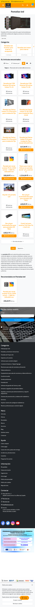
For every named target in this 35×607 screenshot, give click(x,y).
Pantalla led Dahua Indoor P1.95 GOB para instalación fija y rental (26, 112)
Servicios (3, 399)
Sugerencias (4, 473)
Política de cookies (6, 482)
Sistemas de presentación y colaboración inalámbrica (15, 396)
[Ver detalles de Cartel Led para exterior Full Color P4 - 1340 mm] (26, 216)
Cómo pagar (4, 446)
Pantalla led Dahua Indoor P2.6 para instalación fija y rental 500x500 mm (26, 140)
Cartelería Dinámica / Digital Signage (11, 364)
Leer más (4, 38)
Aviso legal (4, 476)
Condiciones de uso (19, 327)
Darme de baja (17, 323)
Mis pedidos (4, 467)
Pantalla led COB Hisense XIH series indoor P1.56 (26, 85)
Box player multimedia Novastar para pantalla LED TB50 (9, 226)
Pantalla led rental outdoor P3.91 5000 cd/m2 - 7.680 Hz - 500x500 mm (9, 169)
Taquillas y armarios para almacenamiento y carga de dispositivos (15, 392)
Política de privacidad (6, 479)
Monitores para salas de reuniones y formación (13, 367)
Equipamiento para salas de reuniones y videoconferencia (16, 373)
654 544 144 (5, 1)
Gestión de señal (5, 376)
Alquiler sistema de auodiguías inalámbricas (12, 402)
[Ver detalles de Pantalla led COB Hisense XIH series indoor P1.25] (9, 76)
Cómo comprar (5, 443)
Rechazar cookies (17, 603)
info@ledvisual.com (18, 1)
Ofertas (3, 417)
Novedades (4, 420)
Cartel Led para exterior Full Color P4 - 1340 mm (26, 225)
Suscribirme (17, 320)
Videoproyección (5, 348)
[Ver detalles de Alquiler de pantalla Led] (9, 187)
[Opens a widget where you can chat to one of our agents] (24, 598)
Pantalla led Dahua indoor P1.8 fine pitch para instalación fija (9, 111)
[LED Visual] (8, 5)
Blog (2, 429)
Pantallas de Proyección (7, 355)
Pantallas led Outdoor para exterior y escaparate (8, 48)
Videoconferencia (5, 370)
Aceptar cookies (17, 600)
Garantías (3, 456)
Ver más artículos (17, 241)
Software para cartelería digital (9, 361)
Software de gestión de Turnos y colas (11, 385)
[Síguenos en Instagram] (13, 523)
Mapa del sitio (4, 485)
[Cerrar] (32, 585)
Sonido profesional (6, 379)
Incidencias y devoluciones (8, 453)
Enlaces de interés (6, 470)
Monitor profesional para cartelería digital (12, 406)
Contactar (3, 435)
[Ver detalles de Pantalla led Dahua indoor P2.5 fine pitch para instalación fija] (9, 130)
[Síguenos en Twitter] (8, 523)
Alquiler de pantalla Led (9, 196)
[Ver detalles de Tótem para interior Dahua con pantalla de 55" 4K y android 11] (26, 158)
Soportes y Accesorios (7, 358)
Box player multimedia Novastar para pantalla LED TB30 (26, 197)
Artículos (3, 414)
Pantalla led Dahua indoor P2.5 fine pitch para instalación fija (9, 139)
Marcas (3, 423)
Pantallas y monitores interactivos (10, 351)
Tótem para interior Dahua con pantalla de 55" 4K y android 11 (26, 169)
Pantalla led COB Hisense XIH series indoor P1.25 (9, 85)
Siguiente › (20, 248)
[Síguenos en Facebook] (3, 523)
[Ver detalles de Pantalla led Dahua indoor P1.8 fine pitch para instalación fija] (9, 102)
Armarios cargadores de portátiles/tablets (12, 388)
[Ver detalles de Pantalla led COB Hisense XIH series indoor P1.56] (26, 76)
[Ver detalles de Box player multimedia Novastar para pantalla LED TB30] (26, 187)
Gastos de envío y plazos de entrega (10, 449)
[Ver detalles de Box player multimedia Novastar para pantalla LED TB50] (9, 216)
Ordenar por (16, 63)
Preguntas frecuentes (6, 459)
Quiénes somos (5, 432)
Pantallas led (4, 382)
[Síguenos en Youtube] (18, 523)
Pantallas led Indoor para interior (24, 48)
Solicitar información (9, 92)
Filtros (7, 63)
